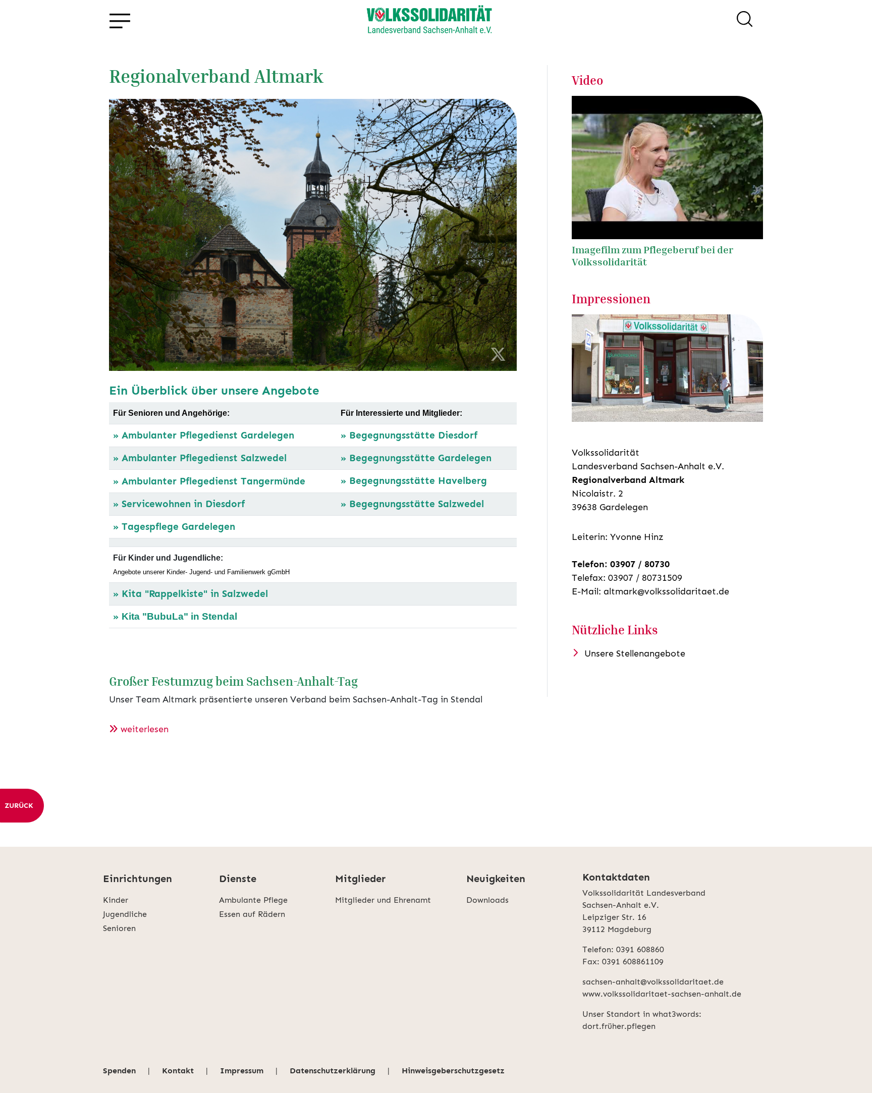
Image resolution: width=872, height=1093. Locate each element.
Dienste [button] (237, 878)
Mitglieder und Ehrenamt (383, 900)
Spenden (119, 1070)
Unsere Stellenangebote (634, 653)
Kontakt (178, 1070)
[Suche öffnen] (744, 21)
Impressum (241, 1070)
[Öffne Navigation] (120, 20)
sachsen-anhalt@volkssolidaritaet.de (653, 982)
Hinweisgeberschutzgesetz (453, 1070)
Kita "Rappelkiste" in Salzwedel (195, 593)
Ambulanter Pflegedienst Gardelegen (208, 435)
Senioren (119, 928)
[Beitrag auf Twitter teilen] (498, 355)
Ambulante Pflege (253, 900)
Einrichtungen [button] (137, 878)
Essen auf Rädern (252, 914)
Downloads (487, 900)
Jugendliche (125, 914)
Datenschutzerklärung (332, 1070)
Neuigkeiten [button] (495, 878)
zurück (19, 805)
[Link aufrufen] (429, 20)
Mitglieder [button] (360, 878)
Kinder (115, 900)
